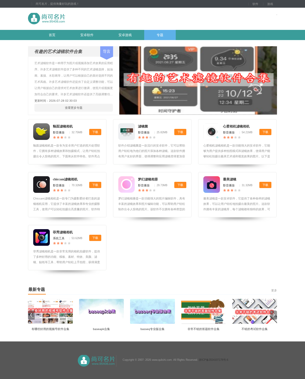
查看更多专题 (73, 107)
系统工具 (59, 238)
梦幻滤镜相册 (148, 179)
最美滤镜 (229, 179)
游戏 (270, 3)
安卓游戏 (125, 35)
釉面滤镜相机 (63, 126)
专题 (160, 35)
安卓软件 (87, 35)
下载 (95, 132)
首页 (52, 35)
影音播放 (59, 132)
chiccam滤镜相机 (65, 179)
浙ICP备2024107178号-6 (213, 359)
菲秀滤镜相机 (63, 232)
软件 (255, 3)
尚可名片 (69, 19)
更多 (274, 290)
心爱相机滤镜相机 (236, 126)
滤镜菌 (143, 126)
